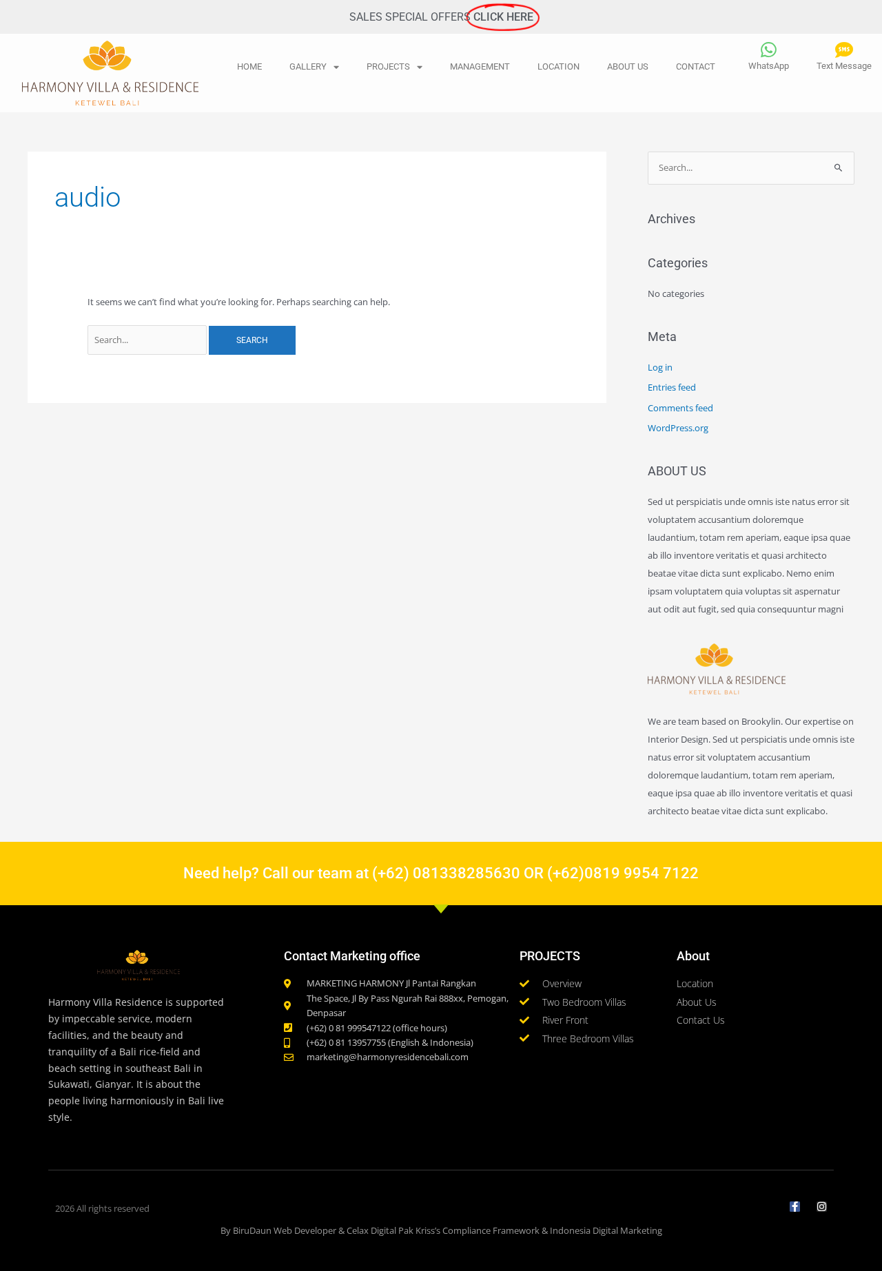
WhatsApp (768, 66)
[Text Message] (844, 50)
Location (558, 66)
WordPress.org (678, 428)
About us (627, 66)
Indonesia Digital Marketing (606, 1230)
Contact (695, 66)
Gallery (308, 66)
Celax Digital (371, 1230)
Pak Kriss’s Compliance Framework (469, 1230)
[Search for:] (148, 339)
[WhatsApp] (769, 50)
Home (249, 66)
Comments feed (680, 408)
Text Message (844, 66)
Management (480, 66)
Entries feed (672, 387)
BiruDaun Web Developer (284, 1230)
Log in (660, 367)
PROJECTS (388, 66)
